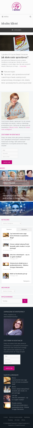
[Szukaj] (24, 301)
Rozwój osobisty (17, 403)
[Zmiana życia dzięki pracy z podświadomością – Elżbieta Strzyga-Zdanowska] (6, 265)
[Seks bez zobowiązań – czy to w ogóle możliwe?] (6, 256)
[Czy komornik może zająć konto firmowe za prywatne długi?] (6, 236)
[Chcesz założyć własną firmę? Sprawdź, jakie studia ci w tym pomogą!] (6, 246)
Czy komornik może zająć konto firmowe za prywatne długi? (19, 236)
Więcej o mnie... (14, 127)
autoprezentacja (6, 80)
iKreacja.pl (22, 425)
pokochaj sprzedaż (25, 83)
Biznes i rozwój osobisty (15, 417)
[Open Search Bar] (30, 16)
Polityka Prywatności (23, 423)
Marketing (27, 417)
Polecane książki (9, 72)
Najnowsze (24, 229)
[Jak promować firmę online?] (16, 215)
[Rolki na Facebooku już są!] (6, 278)
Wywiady (10, 420)
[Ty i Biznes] (16, 6)
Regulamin (11, 425)
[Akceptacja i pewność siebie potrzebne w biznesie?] (16, 200)
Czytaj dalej (23, 66)
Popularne (9, 229)
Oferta (23, 420)
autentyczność (21, 77)
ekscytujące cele (18, 80)
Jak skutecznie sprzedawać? (14, 57)
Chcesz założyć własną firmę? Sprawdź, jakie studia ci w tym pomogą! (20, 246)
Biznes (14, 378)
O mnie (6, 417)
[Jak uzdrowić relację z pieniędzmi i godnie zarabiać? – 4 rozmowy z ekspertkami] (16, 184)
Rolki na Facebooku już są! (18, 274)
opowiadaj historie (12, 83)
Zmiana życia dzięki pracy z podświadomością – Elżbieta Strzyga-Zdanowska (19, 265)
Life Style (14, 395)
